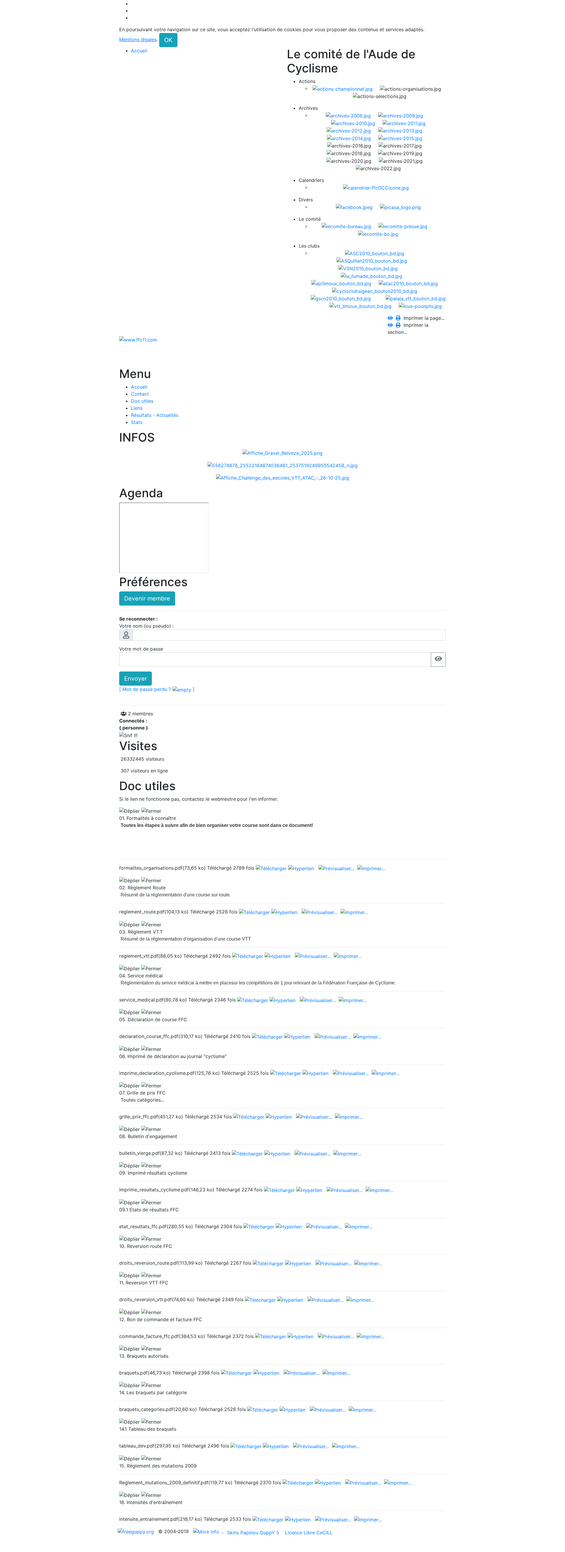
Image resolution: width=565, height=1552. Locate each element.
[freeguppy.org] (136, 1531)
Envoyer (135, 678)
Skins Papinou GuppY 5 (254, 1533)
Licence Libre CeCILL (308, 1533)
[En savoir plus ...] (209, 1531)
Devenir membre (147, 598)
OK (168, 40)
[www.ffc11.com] (138, 339)
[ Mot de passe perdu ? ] (157, 689)
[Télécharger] (272, 868)
